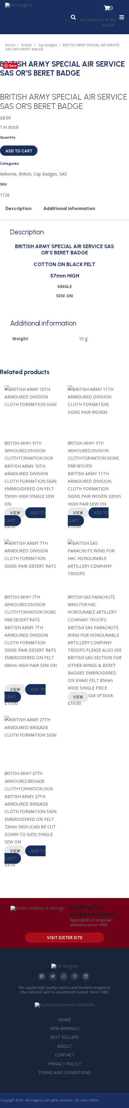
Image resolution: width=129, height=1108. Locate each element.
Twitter (53, 976)
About (64, 1046)
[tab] (18, 208)
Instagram (64, 976)
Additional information (69, 208)
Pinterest (75, 976)
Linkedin (86, 976)
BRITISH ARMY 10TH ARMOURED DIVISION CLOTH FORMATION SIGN (28, 451)
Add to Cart (18, 151)
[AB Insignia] (18, 5)
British (26, 45)
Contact (65, 1055)
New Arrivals (65, 1028)
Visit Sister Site (64, 937)
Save (12, 65)
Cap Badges (47, 45)
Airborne (8, 174)
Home (10, 45)
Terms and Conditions (64, 1072)
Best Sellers (64, 1037)
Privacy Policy (64, 1064)
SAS (63, 174)
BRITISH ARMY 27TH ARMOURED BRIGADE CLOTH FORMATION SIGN (28, 781)
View (15, 513)
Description (18, 208)
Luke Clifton (89, 1100)
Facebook (42, 976)
